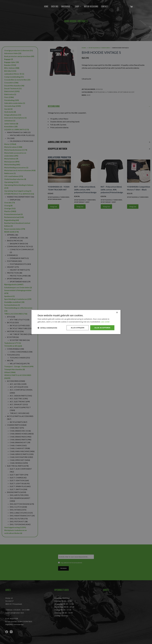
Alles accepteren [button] (102, 328)
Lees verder (105, 322)
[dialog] (76, 322)
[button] (47, 328)
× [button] (117, 312)
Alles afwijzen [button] (77, 328)
